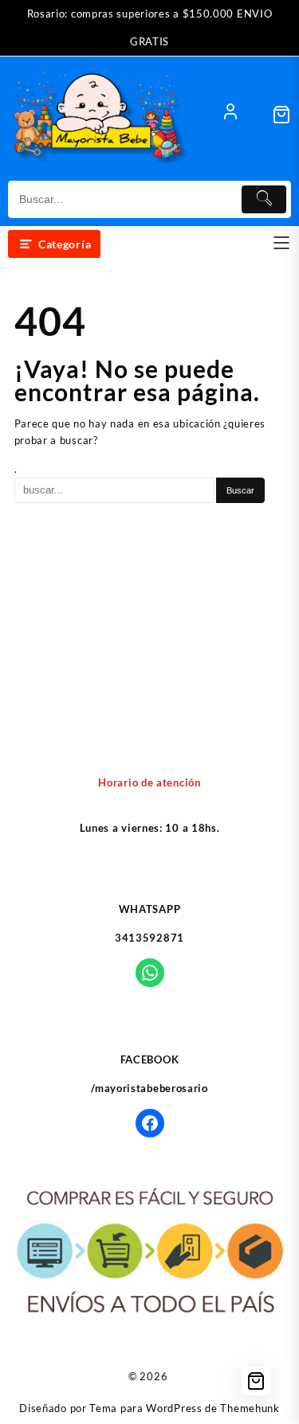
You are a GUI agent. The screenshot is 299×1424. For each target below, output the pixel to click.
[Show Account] (230, 114)
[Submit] (264, 199)
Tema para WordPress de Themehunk (184, 1408)
